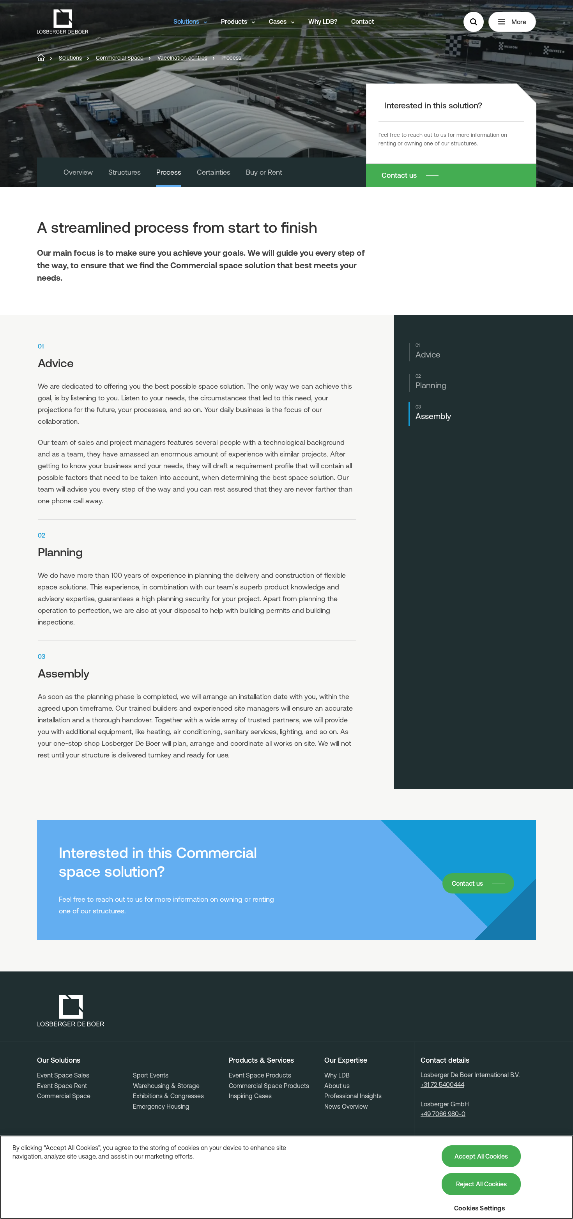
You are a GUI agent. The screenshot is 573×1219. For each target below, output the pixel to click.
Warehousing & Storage (166, 1085)
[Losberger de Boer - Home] (71, 1011)
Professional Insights (353, 1095)
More (518, 21)
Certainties (213, 172)
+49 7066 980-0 (443, 1113)
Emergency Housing (161, 1106)
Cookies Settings (479, 1208)
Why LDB (337, 1075)
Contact (362, 21)
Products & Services (261, 1060)
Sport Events (150, 1075)
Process (168, 172)
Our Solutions (58, 1060)
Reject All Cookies (481, 1183)
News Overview (346, 1106)
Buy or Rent (264, 172)
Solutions (187, 21)
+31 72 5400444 (442, 1084)
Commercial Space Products (269, 1085)
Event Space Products (260, 1075)
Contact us (399, 175)
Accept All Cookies (481, 1156)
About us (337, 1085)
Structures (124, 172)
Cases (278, 21)
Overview (78, 172)
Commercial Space (63, 1095)
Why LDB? (322, 21)
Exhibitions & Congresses (168, 1095)
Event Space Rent (62, 1085)
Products (235, 21)
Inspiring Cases (250, 1095)
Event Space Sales (63, 1075)
